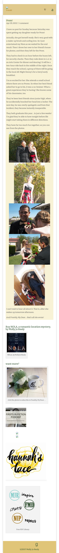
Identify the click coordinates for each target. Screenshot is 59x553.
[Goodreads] (36, 544)
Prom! (9, 20)
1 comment (24, 23)
